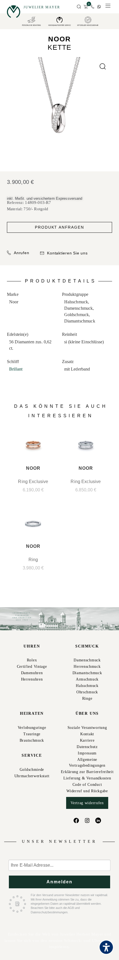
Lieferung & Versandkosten (87, 778)
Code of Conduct (87, 784)
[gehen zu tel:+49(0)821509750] (92, 7)
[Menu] (107, 7)
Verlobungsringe (32, 728)
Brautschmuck (32, 740)
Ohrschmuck (87, 692)
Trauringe (31, 734)
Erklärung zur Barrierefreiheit (87, 772)
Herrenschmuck (87, 666)
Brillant (15, 369)
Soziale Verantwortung (87, 728)
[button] (79, 7)
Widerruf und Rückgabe (87, 791)
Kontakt (87, 734)
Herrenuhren (32, 679)
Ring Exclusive (33, 481)
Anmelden (59, 881)
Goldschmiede (32, 770)
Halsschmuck (87, 686)
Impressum (87, 753)
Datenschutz (87, 747)
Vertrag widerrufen (87, 803)
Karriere (87, 740)
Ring (33, 559)
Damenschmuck (87, 660)
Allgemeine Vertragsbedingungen (87, 763)
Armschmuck (87, 679)
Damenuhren (32, 673)
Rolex (32, 660)
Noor (59, 39)
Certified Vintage (32, 666)
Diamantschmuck (87, 673)
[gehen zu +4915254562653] (99, 7)
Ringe (87, 698)
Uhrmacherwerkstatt (32, 776)
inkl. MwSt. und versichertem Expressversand (44, 198)
